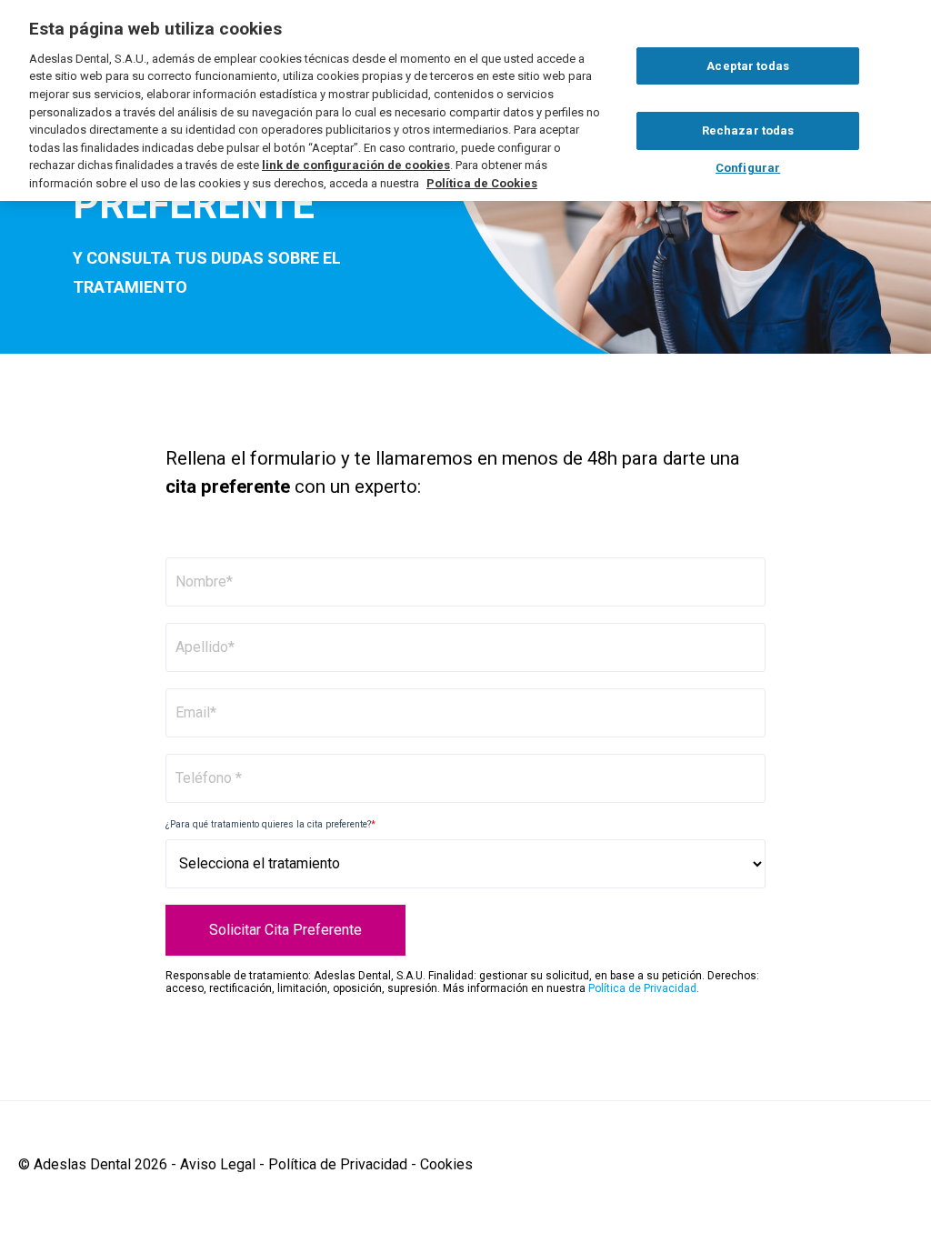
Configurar (748, 168)
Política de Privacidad (642, 988)
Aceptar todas (747, 66)
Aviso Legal (217, 1164)
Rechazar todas (748, 130)
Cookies (446, 1164)
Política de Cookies (481, 183)
